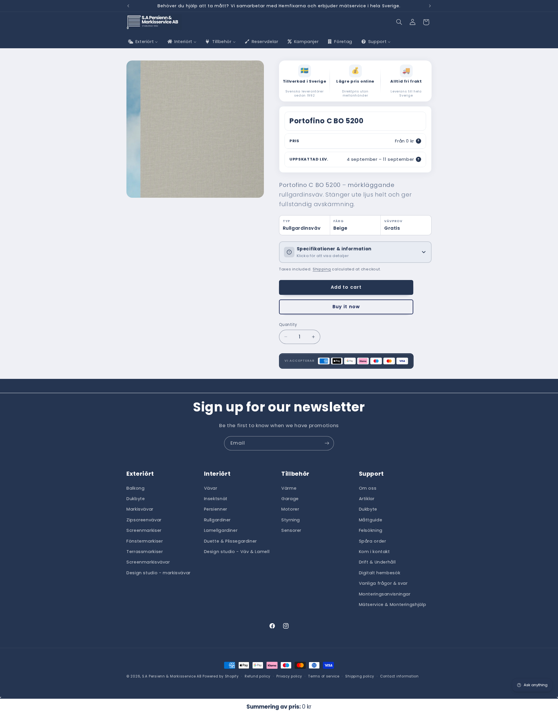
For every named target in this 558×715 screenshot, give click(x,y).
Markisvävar (139, 509)
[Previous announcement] (128, 6)
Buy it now (346, 306)
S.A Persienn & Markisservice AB (172, 676)
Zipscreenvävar (144, 520)
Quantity (288, 324)
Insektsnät (216, 499)
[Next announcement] (429, 6)
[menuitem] (142, 41)
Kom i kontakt (374, 551)
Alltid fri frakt (406, 81)
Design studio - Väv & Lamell (237, 551)
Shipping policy (359, 676)
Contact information (399, 676)
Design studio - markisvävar (158, 573)
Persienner (215, 509)
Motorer (290, 509)
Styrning (290, 520)
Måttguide (370, 520)
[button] (399, 22)
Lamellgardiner (221, 530)
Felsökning (370, 530)
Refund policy (258, 676)
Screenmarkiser (144, 530)
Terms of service (323, 676)
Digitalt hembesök (379, 573)
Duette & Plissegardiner (230, 541)
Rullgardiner (217, 520)
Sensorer (291, 530)
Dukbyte (135, 499)
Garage (290, 499)
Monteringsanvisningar (385, 594)
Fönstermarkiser (144, 541)
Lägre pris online (355, 81)
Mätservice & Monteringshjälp (392, 604)
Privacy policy (289, 676)
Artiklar (367, 499)
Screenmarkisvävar (148, 562)
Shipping (322, 269)
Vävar (210, 488)
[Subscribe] (327, 443)
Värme (288, 488)
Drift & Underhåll (377, 562)
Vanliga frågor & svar (383, 583)
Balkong (135, 488)
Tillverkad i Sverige (304, 81)
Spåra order (372, 541)
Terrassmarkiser (144, 551)
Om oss (368, 488)
